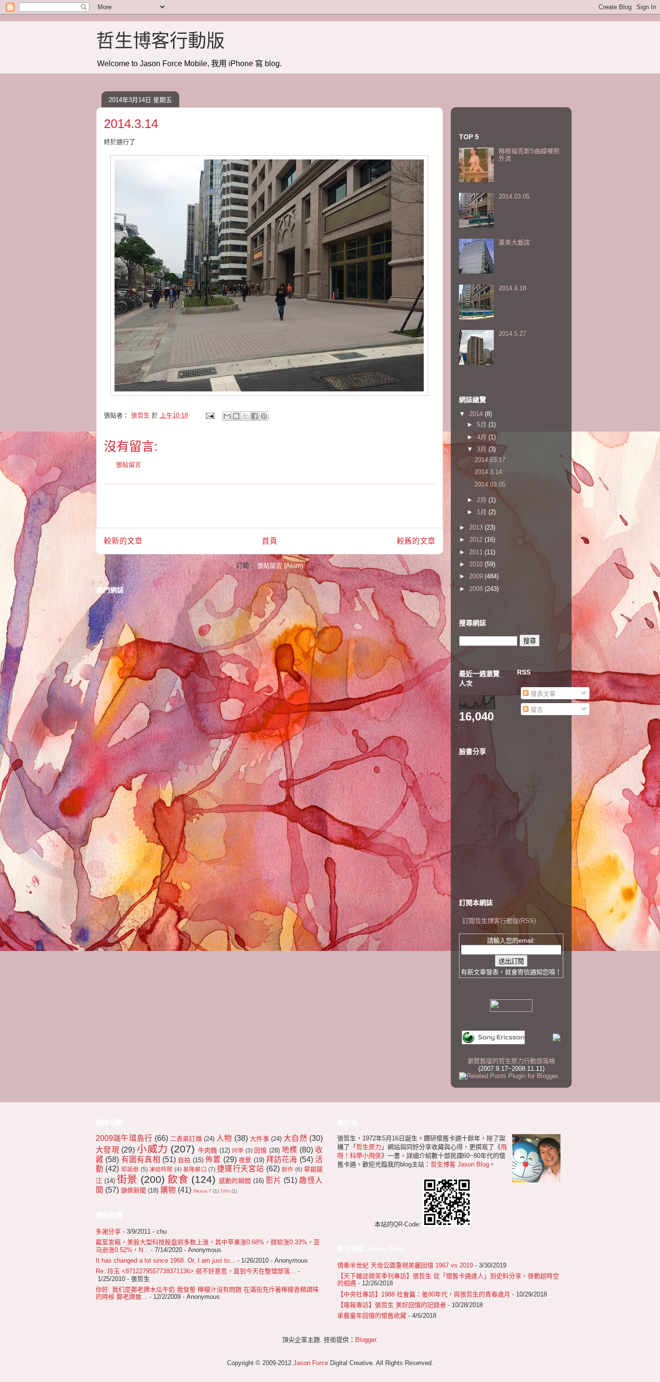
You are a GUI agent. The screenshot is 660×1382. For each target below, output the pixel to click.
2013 (477, 527)
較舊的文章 (416, 541)
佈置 (213, 1159)
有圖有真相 (140, 1159)
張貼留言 (128, 464)
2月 (482, 500)
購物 (168, 1190)
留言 (536, 709)
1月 (482, 512)
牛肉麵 (207, 1150)
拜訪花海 (282, 1159)
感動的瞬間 (235, 1180)
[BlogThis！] (236, 416)
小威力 (152, 1148)
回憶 (260, 1150)
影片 (274, 1180)
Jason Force (310, 1363)
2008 (477, 588)
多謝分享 (108, 1231)
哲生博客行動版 (160, 40)
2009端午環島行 (124, 1138)
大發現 (107, 1150)
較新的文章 (123, 541)
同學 (238, 1150)
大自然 (295, 1138)
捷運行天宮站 (240, 1169)
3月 (482, 449)
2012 (477, 539)
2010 (477, 564)
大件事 (259, 1138)
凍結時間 (161, 1169)
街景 (127, 1179)
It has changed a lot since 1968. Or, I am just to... (165, 1260)
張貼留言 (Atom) (280, 565)
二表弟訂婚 (186, 1138)
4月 (482, 437)
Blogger (365, 1339)
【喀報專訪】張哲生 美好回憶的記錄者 (391, 1305)
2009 (477, 576)
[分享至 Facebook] (254, 416)
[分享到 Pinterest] (264, 416)
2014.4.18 (512, 288)
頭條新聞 (133, 1190)
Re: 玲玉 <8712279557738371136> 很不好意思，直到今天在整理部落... (196, 1271)
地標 (290, 1150)
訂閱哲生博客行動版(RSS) (499, 920)
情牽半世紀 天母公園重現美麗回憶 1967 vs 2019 (405, 1265)
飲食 (178, 1179)
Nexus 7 (202, 1191)
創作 (287, 1169)
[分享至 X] (245, 416)
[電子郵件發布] (209, 415)
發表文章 (542, 693)
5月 (482, 424)
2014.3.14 (488, 471)
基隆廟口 (195, 1169)
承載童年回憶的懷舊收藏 (371, 1315)
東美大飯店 (514, 242)
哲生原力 (368, 1147)
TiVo (225, 1191)
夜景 (245, 1160)
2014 (477, 413)
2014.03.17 (489, 459)
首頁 (269, 541)
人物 (224, 1138)
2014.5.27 (512, 333)
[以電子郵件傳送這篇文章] (227, 416)
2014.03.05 (514, 196)
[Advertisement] (270, 505)
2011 (477, 552)
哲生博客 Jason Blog (459, 1164)
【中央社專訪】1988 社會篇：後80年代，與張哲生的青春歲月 (423, 1294)
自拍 (184, 1160)
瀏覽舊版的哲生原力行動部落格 (511, 1061)
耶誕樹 (130, 1169)
